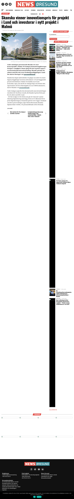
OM (39, 14)
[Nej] (72, 495)
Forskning (33, 10)
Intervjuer (48, 10)
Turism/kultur (33, 14)
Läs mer (39, 496)
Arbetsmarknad (9, 10)
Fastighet (27, 10)
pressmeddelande (24, 87)
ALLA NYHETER (53, 409)
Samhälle (66, 10)
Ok (34, 496)
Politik (60, 10)
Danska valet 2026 (19, 10)
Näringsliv (54, 10)
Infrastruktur (40, 10)
